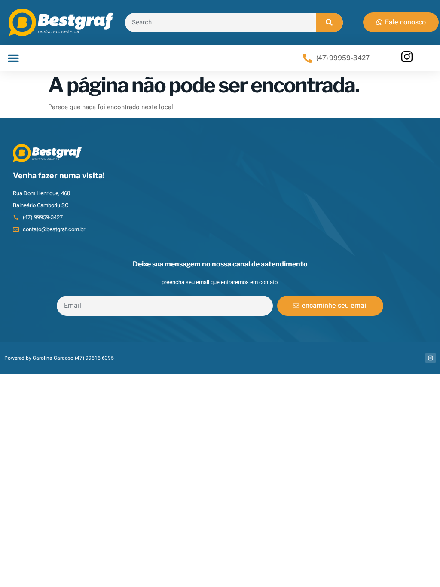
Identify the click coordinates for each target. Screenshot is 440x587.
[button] (13, 58)
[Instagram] (430, 358)
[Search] (329, 22)
